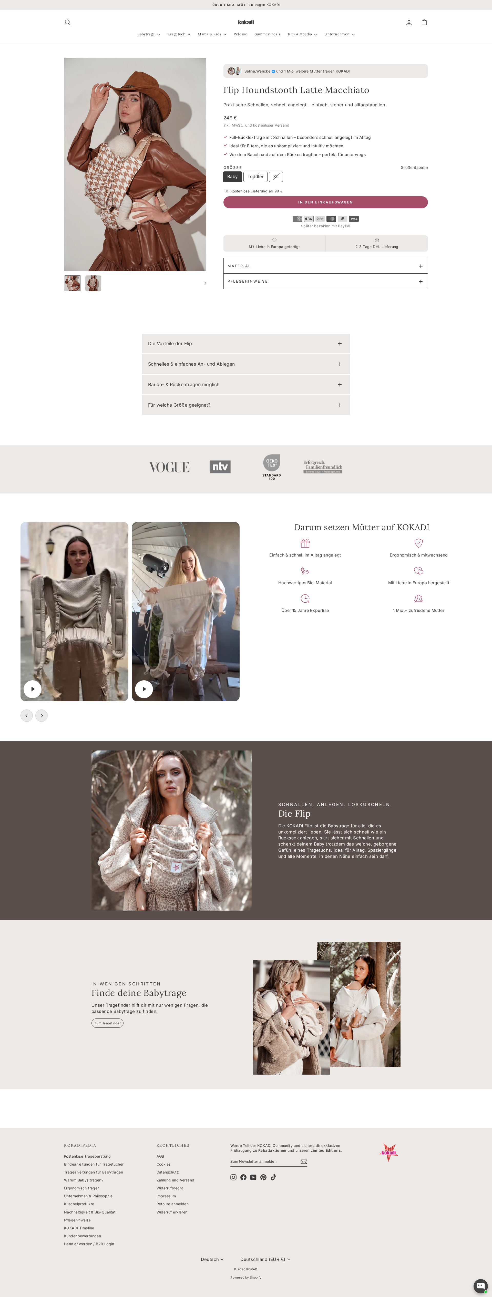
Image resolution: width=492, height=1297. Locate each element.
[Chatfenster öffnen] (481, 1286)
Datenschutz (168, 1172)
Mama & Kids (210, 34)
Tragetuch (177, 34)
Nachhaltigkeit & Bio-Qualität (90, 1212)
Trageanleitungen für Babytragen (93, 1172)
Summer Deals (267, 34)
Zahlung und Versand (175, 1180)
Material (239, 266)
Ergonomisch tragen (82, 1188)
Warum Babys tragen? (83, 1180)
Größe (232, 167)
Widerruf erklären (172, 1212)
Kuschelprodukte (79, 1204)
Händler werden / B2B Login (89, 1244)
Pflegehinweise (248, 281)
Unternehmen (337, 34)
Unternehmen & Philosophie (88, 1196)
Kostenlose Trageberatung (87, 1156)
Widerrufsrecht (170, 1188)
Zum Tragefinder (107, 1023)
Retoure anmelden (173, 1204)
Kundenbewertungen (82, 1236)
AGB (160, 1156)
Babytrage (146, 34)
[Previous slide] (26, 715)
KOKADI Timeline (79, 1228)
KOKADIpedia (300, 34)
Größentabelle (414, 167)
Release (240, 34)
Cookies (164, 1164)
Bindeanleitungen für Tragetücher (94, 1164)
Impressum (166, 1196)
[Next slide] (41, 715)
